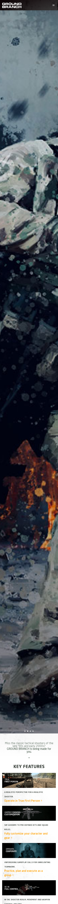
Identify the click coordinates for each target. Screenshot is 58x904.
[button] (53, 5)
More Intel (13, 383)
